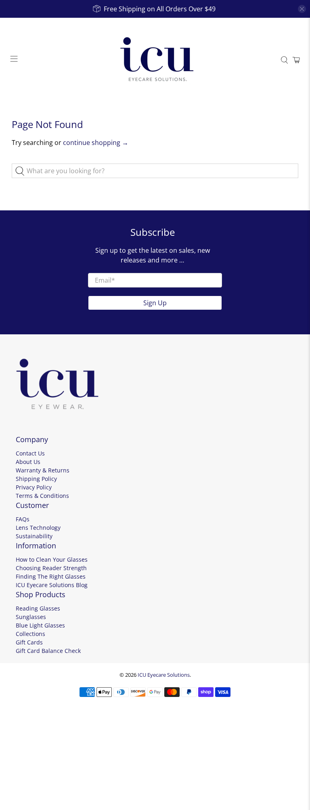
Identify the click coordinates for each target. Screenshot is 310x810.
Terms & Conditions (42, 495)
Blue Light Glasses (40, 625)
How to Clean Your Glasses (52, 559)
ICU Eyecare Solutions (164, 674)
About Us (28, 462)
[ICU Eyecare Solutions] (155, 60)
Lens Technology (38, 527)
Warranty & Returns (42, 470)
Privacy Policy (34, 487)
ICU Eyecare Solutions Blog (52, 585)
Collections (30, 634)
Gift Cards (29, 642)
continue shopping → (95, 142)
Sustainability (34, 536)
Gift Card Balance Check (48, 651)
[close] (302, 9)
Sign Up (155, 302)
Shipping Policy (36, 479)
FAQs (22, 519)
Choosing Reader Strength (51, 568)
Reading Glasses (38, 608)
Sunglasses (31, 617)
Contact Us (30, 453)
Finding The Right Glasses (51, 576)
